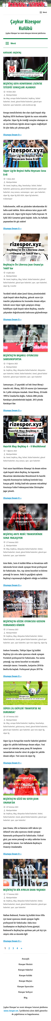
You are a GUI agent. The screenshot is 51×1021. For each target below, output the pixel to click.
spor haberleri (16, 105)
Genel (13, 101)
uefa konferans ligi (29, 105)
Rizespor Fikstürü (26, 964)
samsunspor (25, 192)
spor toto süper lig (33, 642)
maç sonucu (15, 192)
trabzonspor (7, 198)
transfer (13, 286)
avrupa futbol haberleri (19, 98)
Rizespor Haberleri (25, 969)
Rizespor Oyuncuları (25, 986)
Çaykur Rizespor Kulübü (25, 24)
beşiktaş (32, 98)
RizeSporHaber (11, 95)
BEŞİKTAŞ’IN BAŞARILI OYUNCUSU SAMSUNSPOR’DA (20, 357)
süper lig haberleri (31, 195)
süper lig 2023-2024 (17, 195)
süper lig (6, 195)
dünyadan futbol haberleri (27, 370)
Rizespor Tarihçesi (25, 992)
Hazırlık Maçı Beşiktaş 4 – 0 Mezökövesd (24, 446)
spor (32, 192)
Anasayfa (25, 958)
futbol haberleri (33, 279)
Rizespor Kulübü (25, 975)
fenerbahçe (26, 185)
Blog (7, 98)
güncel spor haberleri (23, 282)
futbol (34, 185)
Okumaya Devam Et (11, 134)
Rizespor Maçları (25, 981)
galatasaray (15, 188)
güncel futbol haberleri (24, 101)
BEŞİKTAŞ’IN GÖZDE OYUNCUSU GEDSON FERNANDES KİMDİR (24, 623)
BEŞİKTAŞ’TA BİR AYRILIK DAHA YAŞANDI (24, 890)
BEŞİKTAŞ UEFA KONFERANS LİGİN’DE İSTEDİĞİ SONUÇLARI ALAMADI (22, 85)
